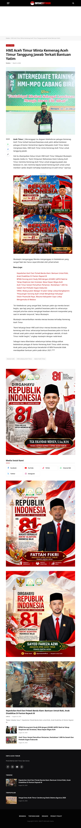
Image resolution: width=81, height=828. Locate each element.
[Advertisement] (40, 21)
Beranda (22, 816)
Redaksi (8, 63)
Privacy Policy (56, 816)
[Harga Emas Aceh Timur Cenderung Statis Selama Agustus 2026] (11, 800)
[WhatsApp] (8, 144)
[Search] (73, 3)
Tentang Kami (33, 816)
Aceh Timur (10, 45)
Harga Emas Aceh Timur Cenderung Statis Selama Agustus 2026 (42, 798)
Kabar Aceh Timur (39, 359)
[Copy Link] (8, 154)
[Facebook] (8, 149)
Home (8, 38)
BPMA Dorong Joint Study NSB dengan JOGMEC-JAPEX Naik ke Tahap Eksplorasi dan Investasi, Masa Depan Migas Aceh (44, 728)
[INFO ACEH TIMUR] (40, 3)
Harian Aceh (10, 359)
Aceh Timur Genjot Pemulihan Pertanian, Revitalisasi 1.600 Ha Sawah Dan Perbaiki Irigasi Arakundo (46, 738)
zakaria (8, 716)
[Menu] (8, 3)
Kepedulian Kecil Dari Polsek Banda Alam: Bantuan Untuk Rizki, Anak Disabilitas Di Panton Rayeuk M (38, 712)
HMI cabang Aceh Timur (24, 359)
